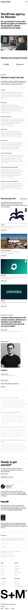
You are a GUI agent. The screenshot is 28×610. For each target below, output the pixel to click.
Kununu (16, 575)
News (15, 581)
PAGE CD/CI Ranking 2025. (15, 510)
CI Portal (16, 570)
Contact (3, 575)
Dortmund (3, 581)
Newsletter (17, 583)
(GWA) (23, 493)
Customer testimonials (20, 586)
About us (3, 570)
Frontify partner (19, 523)
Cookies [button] (3, 606)
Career (2, 572)
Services (3, 566)
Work (2, 568)
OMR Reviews (17, 572)
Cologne (3, 583)
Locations (3, 578)
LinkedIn (16, 566)
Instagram (16, 568)
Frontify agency (5, 524)
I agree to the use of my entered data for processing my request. (11, 552)
